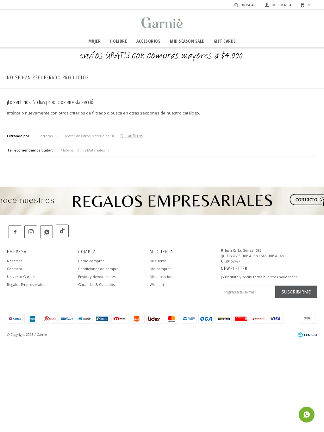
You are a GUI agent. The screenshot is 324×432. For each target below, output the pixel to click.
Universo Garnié (21, 276)
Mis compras (160, 268)
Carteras (45, 135)
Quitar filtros (131, 136)
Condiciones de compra (98, 268)
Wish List (157, 284)
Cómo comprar (91, 260)
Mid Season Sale (187, 41)
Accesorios (148, 41)
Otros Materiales (87, 135)
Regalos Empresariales (26, 284)
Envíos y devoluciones (96, 276)
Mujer (94, 41)
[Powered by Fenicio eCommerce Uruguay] (307, 334)
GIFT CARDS (225, 41)
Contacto (14, 268)
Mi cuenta (158, 260)
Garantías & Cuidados (96, 284)
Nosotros (14, 260)
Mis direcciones (163, 276)
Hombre (118, 41)
